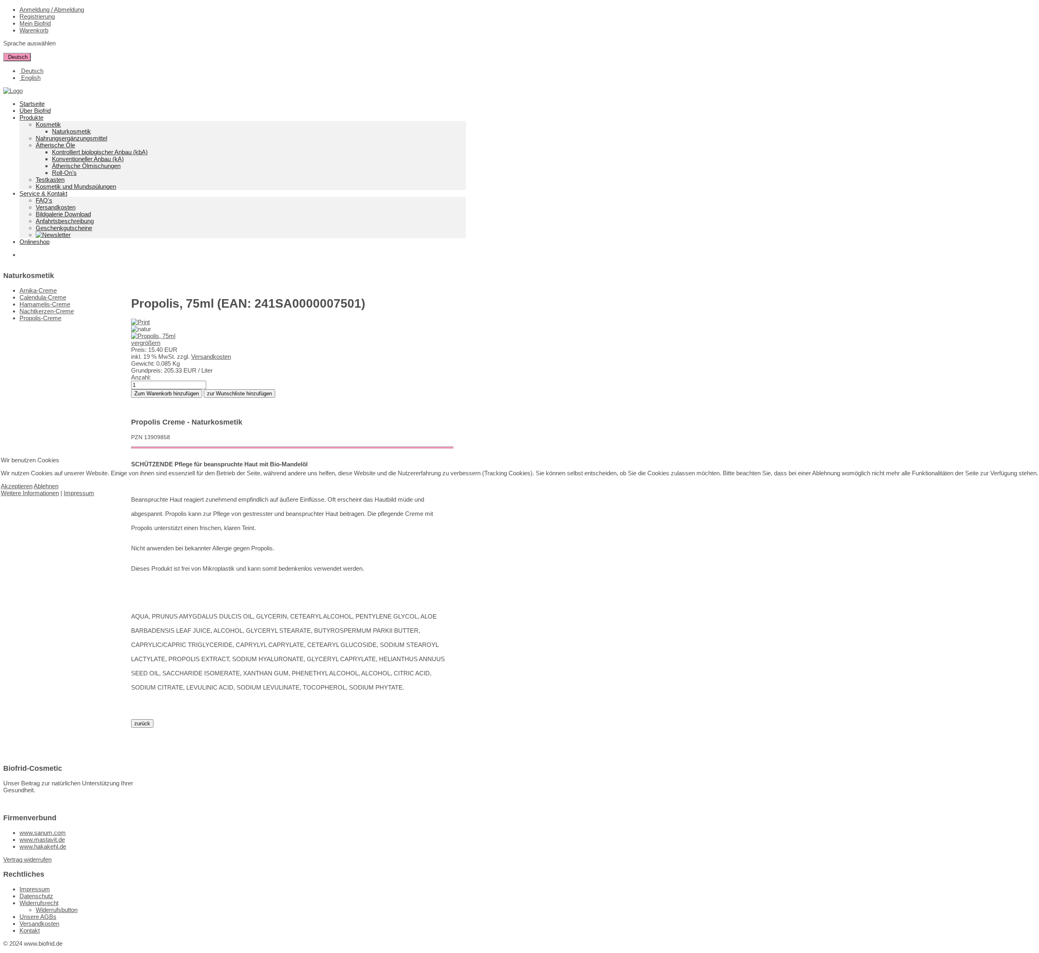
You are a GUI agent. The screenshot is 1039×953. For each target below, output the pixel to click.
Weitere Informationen (30, 492)
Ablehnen (46, 486)
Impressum (79, 492)
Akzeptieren (16, 486)
